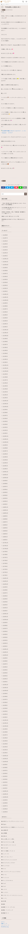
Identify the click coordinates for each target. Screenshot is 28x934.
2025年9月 (5, 267)
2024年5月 (5, 315)
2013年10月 (5, 690)
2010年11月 (5, 794)
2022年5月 (5, 386)
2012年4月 (5, 743)
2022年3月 (5, 392)
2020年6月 (5, 454)
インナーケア (6, 854)
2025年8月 (5, 270)
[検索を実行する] (25, 194)
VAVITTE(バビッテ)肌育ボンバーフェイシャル (13, 827)
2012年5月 (5, 741)
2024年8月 (5, 306)
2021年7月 (5, 415)
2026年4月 (5, 247)
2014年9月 (5, 658)
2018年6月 (5, 525)
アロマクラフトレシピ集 (8, 842)
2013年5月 (5, 705)
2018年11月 (5, 510)
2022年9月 (5, 374)
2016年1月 (5, 610)
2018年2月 (5, 536)
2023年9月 (5, 338)
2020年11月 (5, 439)
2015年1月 (5, 646)
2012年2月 (5, 749)
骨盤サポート (6, 913)
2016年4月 (5, 601)
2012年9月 (5, 729)
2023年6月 (5, 347)
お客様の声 (5, 830)
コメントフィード (5, 925)
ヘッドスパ (5, 892)
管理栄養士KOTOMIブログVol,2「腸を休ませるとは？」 (13, 220)
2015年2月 (5, 643)
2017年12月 (5, 542)
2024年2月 (5, 323)
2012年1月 (5, 752)
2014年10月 (5, 655)
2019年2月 (5, 501)
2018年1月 (5, 539)
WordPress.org (5, 926)
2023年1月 (5, 362)
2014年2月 (5, 678)
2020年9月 (5, 445)
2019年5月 (5, 492)
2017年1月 (5, 575)
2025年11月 (5, 261)
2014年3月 (5, 675)
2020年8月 (5, 448)
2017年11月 (5, 545)
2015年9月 (5, 622)
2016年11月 (5, 581)
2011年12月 (5, 755)
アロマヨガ (5, 848)
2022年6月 (5, 383)
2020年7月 (5, 451)
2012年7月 (5, 735)
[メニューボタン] (26, 1)
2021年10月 (5, 406)
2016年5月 (5, 599)
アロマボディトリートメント (9, 845)
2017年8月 (5, 554)
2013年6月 (5, 702)
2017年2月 (5, 572)
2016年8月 (5, 590)
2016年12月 (5, 578)
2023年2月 (5, 359)
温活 (4, 904)
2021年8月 (5, 412)
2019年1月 (5, 504)
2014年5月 (5, 670)
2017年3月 (5, 569)
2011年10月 (5, 761)
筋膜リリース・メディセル (9, 907)
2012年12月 (5, 720)
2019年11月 (5, 474)
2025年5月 (5, 279)
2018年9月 (5, 516)
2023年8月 (5, 341)
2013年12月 (5, 684)
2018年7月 (5, 522)
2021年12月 (5, 400)
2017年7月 (5, 557)
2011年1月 (5, 788)
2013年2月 (5, 714)
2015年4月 (5, 637)
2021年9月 (5, 409)
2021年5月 (5, 421)
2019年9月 (5, 480)
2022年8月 (5, 377)
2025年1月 (5, 291)
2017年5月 (5, 563)
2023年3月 (5, 356)
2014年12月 (5, 649)
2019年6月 (5, 489)
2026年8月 (5, 235)
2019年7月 (5, 486)
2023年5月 (5, 350)
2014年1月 (5, 681)
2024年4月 (5, 318)
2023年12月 (5, 329)
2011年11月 (5, 758)
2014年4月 (5, 673)
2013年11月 (5, 687)
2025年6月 (5, 276)
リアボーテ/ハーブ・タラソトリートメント (12, 895)
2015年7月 (5, 628)
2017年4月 (5, 566)
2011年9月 (5, 764)
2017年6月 (5, 560)
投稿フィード (4, 923)
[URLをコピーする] (25, 187)
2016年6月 (5, 596)
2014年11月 (5, 652)
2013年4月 (5, 708)
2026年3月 (5, 250)
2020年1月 (5, 468)
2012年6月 (5, 738)
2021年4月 (5, 424)
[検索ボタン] (23, 1)
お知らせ (5, 836)
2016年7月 (5, 593)
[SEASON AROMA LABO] (6, 1)
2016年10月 (5, 584)
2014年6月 (5, 667)
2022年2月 (5, 394)
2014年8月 (5, 661)
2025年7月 (5, 273)
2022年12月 (5, 365)
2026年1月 (5, 255)
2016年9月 (5, 587)
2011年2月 (5, 785)
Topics (4, 824)
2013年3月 (5, 711)
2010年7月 (5, 806)
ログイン (3, 922)
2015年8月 (5, 625)
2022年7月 (5, 380)
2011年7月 (5, 770)
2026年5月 (5, 244)
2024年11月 (5, 297)
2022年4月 (5, 389)
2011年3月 (5, 782)
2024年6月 (5, 312)
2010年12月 (5, 791)
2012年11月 (5, 723)
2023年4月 (5, 353)
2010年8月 (5, 803)
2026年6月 (5, 241)
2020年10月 (5, 442)
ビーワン (5, 874)
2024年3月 (5, 320)
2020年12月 (5, 436)
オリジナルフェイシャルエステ (10, 859)
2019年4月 (5, 495)
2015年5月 (5, 634)
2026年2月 (5, 252)
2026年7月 (5, 238)
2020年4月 (5, 460)
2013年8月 (5, 696)
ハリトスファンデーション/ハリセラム (12, 871)
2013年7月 (5, 699)
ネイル (4, 868)
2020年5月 (5, 457)
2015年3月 (5, 640)
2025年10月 (5, 264)
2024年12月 (5, 294)
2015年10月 (5, 619)
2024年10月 (5, 300)
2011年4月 (5, 779)
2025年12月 (5, 258)
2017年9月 (5, 551)
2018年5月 (5, 528)
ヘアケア (5, 889)
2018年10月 (5, 513)
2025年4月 (5, 282)
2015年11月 (5, 616)
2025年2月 (5, 288)
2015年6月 (5, 631)
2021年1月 (5, 433)
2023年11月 (5, 332)
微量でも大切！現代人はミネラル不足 (10, 216)
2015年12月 (5, 613)
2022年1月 (5, 397)
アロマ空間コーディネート (9, 851)
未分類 (4, 901)
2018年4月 (5, 531)
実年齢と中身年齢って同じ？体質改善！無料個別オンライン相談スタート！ (14, 212)
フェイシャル (6, 877)
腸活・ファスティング (8, 910)
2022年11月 (5, 368)
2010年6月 (5, 809)
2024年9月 (5, 303)
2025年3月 (5, 285)
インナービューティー (8, 857)
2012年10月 (5, 726)
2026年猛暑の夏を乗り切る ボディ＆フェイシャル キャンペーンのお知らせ (14, 208)
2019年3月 (5, 498)
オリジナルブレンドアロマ (9, 862)
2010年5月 (5, 812)
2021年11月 (5, 403)
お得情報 (5, 833)
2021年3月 (5, 427)
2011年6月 (5, 773)
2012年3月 (5, 746)
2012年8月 (5, 732)
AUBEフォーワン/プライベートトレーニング (13, 821)
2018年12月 (5, 507)
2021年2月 (5, 430)
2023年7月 (5, 344)
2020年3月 (5, 463)
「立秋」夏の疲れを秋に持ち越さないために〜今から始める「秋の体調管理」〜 (14, 204)
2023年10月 (5, 335)
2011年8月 (5, 767)
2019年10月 (5, 477)
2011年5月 (5, 776)
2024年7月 (5, 309)
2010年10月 (5, 797)
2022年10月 (5, 371)
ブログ (4, 9)
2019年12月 (5, 471)
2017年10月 (5, 548)
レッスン (5, 898)
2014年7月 (5, 664)
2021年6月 (5, 418)
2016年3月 (5, 604)
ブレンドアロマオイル (8, 880)
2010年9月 (5, 800)
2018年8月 (5, 519)
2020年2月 (5, 465)
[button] (3, 187)
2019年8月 (5, 483)
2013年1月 (5, 717)
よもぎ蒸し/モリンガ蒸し (8, 839)
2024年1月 (5, 326)
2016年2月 (5, 607)
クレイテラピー (6, 865)
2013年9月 (5, 693)
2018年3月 (5, 533)
